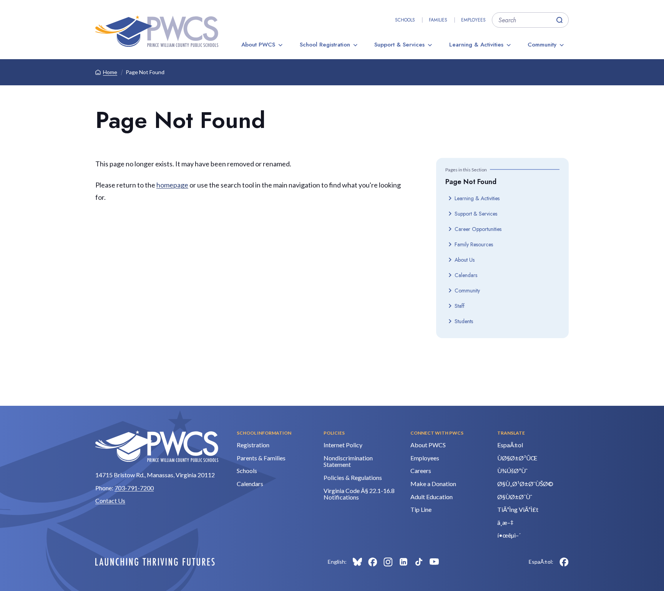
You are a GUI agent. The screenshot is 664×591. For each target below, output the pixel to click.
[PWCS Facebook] (372, 561)
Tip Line (421, 509)
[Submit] (559, 20)
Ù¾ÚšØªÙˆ (512, 470)
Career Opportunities (478, 229)
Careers (420, 470)
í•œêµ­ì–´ (509, 535)
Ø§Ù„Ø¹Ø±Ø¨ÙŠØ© (525, 483)
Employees (473, 20)
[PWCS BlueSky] (357, 561)
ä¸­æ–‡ (505, 522)
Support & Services (399, 44)
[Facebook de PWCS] (564, 561)
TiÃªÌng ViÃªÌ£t (517, 509)
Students (464, 321)
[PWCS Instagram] (388, 561)
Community (542, 44)
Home (110, 72)
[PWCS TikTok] (418, 561)
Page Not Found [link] (145, 72)
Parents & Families (261, 458)
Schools (405, 20)
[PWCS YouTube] (434, 561)
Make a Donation (433, 483)
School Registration (325, 44)
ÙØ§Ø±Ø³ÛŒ (517, 458)
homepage (172, 185)
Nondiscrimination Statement (348, 461)
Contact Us (110, 500)
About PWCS (258, 44)
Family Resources (474, 244)
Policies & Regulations (353, 477)
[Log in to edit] (155, 562)
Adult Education (431, 496)
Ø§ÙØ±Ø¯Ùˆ (514, 496)
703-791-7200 (134, 487)
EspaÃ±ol (510, 444)
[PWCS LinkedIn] (403, 561)
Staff (460, 306)
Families (438, 20)
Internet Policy (343, 444)
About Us (465, 260)
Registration (253, 444)
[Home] (156, 31)
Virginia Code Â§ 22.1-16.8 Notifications (359, 494)
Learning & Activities (476, 44)
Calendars (466, 275)
